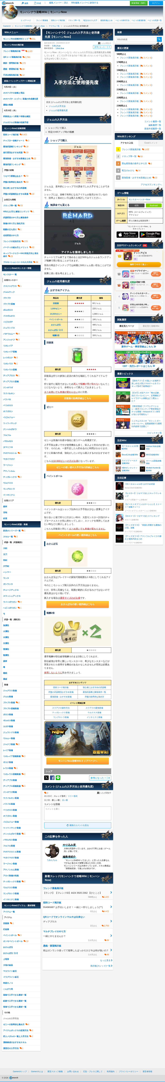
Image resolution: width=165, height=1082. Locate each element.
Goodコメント (151, 143)
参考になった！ (102, 47)
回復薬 (56, 303)
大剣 (5, 548)
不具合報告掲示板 (11, 75)
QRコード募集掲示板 (12, 57)
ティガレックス (10, 477)
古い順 (65, 800)
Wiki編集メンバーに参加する (84, 2)
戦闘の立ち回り (10, 229)
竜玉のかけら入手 (90, 20)
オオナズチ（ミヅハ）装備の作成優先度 (20, 99)
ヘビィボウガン (10, 608)
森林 (5, 506)
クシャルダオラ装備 (12, 834)
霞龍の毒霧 (8, 105)
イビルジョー (9, 417)
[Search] (159, 39)
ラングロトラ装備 (61, 717)
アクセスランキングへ (151, 184)
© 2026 (5, 1078)
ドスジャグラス (10, 286)
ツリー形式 (73, 796)
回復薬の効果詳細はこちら (77, 398)
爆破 (5, 679)
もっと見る (105, 960)
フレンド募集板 (42, 20)
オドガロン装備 (10, 816)
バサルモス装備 (10, 840)
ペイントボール (56, 319)
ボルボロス (8, 310)
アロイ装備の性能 (11, 875)
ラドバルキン (9, 393)
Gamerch (8, 3)
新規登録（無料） (139, 3)
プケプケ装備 (9, 702)
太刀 (5, 554)
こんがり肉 (8, 989)
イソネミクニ (9, 495)
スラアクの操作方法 (61, 708)
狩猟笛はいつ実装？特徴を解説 (16, 116)
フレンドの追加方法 (12, 241)
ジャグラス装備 (10, 691)
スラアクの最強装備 (94, 708)
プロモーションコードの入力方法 (17, 262)
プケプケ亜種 (9, 304)
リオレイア (8, 346)
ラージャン (8, 465)
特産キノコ (8, 983)
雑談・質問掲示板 (11, 63)
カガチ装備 (8, 726)
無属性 (6, 625)
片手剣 (6, 566)
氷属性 (6, 643)
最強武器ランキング (12, 164)
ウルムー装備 (9, 738)
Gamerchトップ (20, 1071)
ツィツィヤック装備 (12, 828)
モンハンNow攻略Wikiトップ (16, 39)
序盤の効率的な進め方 (94, 697)
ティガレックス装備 (61, 712)
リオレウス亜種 (10, 369)
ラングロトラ (9, 489)
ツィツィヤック (10, 423)
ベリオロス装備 (10, 810)
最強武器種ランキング (13, 146)
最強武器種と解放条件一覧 (94, 692)
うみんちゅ (56, 46)
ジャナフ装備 (9, 744)
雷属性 (6, 649)
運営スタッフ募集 (55, 1071)
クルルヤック (9, 292)
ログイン (156, 3)
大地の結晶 (8, 965)
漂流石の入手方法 (11, 1048)
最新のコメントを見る (79, 825)
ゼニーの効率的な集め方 (13, 1024)
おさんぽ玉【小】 (11, 953)
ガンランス (8, 584)
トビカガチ (8, 322)
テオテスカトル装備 (12, 852)
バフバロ (7, 399)
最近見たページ (126, 326)
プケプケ (7, 298)
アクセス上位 (127, 143)
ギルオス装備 (9, 720)
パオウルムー (9, 334)
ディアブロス (9, 375)
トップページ (26, 20)
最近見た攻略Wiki (151, 326)
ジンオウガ (8, 387)
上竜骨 (6, 959)
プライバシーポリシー (128, 1071)
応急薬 (6, 929)
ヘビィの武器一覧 (154, 20)
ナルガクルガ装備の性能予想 (15, 122)
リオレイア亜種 (10, 352)
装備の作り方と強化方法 (13, 223)
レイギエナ (8, 358)
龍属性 (6, 655)
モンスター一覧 (10, 274)
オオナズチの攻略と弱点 (13, 93)
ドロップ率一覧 (74, 20)
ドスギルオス (9, 316)
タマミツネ (8, 447)
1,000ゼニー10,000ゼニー (56, 311)
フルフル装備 (9, 846)
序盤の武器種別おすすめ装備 (60, 692)
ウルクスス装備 (94, 712)
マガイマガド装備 (11, 858)
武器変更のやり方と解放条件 (15, 217)
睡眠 (5, 673)
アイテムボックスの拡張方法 (15, 1030)
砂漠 (5, 518)
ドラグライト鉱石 (11, 977)
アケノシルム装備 (11, 870)
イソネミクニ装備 (94, 717)
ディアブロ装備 (10, 780)
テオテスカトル (10, 453)
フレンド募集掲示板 (12, 51)
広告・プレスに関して (92, 1071)
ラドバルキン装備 (11, 798)
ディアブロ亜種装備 (12, 786)
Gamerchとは (37, 1071)
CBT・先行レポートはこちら (137, 366)
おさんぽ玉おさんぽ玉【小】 (56, 327)
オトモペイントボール (13, 941)
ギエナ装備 (8, 762)
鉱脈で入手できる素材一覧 (14, 1001)
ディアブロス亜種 (11, 381)
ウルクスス (8, 483)
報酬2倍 (56, 335)
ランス (6, 578)
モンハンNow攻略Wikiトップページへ (77, 760)
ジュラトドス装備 (11, 732)
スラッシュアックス (12, 596)
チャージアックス (11, 590)
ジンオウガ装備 (10, 792)
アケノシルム (9, 471)
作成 (39, 3)
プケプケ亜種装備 (11, 708)
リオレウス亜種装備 (12, 774)
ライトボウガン (10, 602)
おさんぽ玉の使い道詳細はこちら (78, 604)
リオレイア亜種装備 (12, 756)
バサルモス (8, 441)
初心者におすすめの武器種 (94, 687)
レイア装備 (8, 750)
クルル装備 (8, 696)
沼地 (5, 512)
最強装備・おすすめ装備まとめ (16, 158)
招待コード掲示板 (58, 20)
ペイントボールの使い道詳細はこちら (77, 535)
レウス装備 (8, 768)
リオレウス (8, 363)
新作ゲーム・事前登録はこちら (137, 346)
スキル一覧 (8, 537)
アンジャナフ (9, 340)
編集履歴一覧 (155, 125)
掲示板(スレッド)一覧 (100, 966)
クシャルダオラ (10, 429)
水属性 (6, 637)
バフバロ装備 (9, 804)
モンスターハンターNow (139, 199)
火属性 (6, 631)
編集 (26, 3)
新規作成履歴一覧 (152, 128)
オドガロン (8, 411)
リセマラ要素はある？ (13, 176)
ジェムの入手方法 (57, 106)
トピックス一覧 (154, 433)
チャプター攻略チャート (13, 140)
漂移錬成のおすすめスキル (14, 1042)
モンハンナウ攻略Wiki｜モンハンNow (43, 12)
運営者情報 (147, 1071)
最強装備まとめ (106, 20)
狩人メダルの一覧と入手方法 (15, 1036)
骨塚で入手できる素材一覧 (14, 1007)
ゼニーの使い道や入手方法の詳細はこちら (77, 467)
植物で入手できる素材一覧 (14, 995)
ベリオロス (8, 405)
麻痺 (5, 661)
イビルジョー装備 (11, 822)
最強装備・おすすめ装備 (61, 697)
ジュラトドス (9, 328)
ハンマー (7, 572)
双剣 (5, 560)
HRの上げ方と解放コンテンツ (16, 211)
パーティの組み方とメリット (15, 247)
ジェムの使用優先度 (58, 110)
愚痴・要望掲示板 (11, 69)
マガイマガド (9, 459)
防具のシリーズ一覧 (12, 531)
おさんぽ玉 (8, 947)
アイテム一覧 (9, 912)
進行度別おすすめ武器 (13, 152)
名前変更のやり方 (11, 235)
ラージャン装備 (10, 864)
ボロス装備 (8, 714)
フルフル (7, 435)
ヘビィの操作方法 (122, 20)
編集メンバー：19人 (58, 2)
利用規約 (111, 1071)
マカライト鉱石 (10, 971)
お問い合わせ (73, 1071)
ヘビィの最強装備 (138, 20)
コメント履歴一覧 (152, 121)
